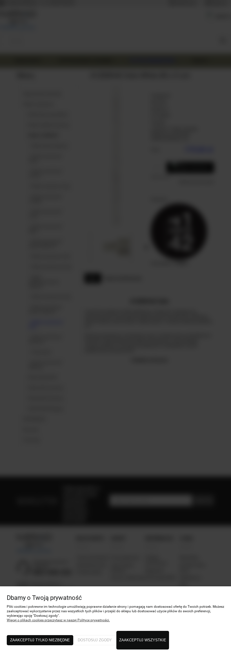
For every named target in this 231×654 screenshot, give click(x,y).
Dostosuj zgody (95, 640)
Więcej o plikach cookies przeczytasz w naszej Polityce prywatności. (58, 620)
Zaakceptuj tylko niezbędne (40, 640)
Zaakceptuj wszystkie (142, 640)
